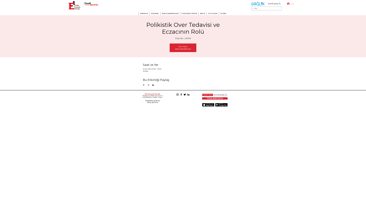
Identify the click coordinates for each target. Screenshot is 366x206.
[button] (154, 13)
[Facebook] (181, 94)
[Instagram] (177, 94)
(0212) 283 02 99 (152, 102)
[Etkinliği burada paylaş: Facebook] (144, 85)
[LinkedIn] (188, 94)
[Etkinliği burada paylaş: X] (148, 85)
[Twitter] (184, 94)
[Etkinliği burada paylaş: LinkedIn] (153, 85)
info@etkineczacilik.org (152, 100)
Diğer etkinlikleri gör (183, 49)
